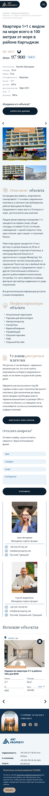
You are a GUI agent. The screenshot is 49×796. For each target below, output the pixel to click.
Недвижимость (9, 753)
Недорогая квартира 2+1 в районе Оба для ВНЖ (23, 672)
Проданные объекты (20, 13)
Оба (16, 638)
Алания (11, 638)
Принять (9, 790)
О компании (7, 758)
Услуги (5, 763)
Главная (6, 13)
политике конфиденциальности (29, 775)
